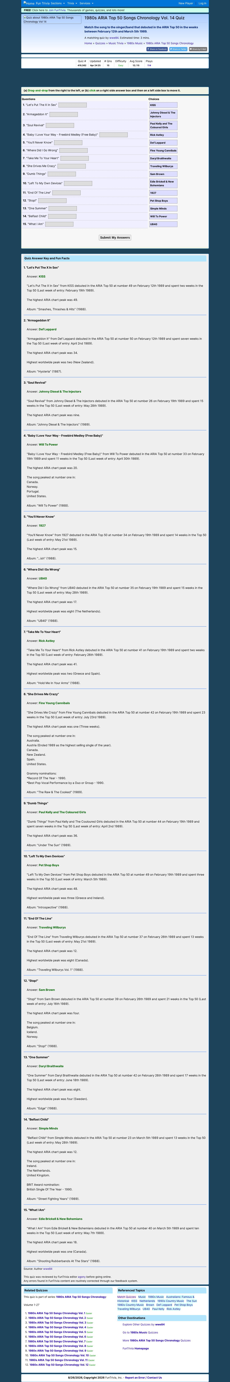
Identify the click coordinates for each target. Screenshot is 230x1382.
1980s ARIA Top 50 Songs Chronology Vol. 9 (57, 1350)
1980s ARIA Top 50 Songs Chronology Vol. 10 (59, 1355)
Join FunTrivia (57, 10)
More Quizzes (157, 1340)
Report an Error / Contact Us (143, 1377)
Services (85, 3)
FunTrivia (136, 1348)
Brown (150, 1304)
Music (142, 1296)
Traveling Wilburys (128, 1309)
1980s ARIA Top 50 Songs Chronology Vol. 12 (59, 1364)
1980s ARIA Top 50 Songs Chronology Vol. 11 (58, 1360)
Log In (202, 3)
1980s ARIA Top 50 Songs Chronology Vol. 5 (57, 1332)
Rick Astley (173, 1309)
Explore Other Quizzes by (144, 1324)
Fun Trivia (40, 3)
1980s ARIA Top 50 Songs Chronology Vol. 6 (57, 1336)
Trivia (71, 3)
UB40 (146, 1309)
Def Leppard (164, 1304)
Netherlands (147, 1301)
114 (149, 65)
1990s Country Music (170, 1301)
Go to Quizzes (140, 1332)
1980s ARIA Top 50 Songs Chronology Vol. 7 (57, 1341)
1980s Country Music (130, 1304)
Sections (56, 3)
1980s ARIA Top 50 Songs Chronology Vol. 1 (56, 1313)
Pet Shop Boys (183, 1304)
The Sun (191, 1301)
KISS (134, 1301)
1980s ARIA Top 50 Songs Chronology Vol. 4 (57, 1327)
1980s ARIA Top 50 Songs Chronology (81, 1296)
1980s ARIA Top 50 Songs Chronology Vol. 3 (57, 1322)
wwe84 (113, 37)
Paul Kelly (158, 1309)
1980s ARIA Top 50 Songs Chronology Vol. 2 (57, 1317)
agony (82, 1276)
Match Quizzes (126, 1296)
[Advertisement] (115, 77)
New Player (186, 3)
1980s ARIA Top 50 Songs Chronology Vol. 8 (57, 1346)
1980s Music (156, 1296)
